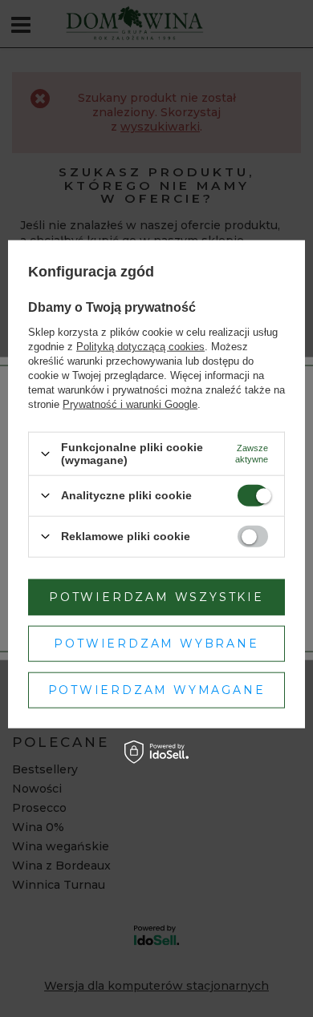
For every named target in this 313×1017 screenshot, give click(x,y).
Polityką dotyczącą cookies (140, 347)
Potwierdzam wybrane (156, 643)
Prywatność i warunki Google (130, 404)
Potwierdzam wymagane (157, 690)
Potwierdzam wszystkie (156, 597)
